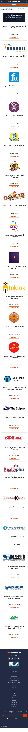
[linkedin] (9, 659)
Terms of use (14, 704)
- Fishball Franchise (18, 145)
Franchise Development (14, 680)
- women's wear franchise (18, 267)
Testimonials (14, 676)
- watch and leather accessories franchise (16, 388)
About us (14, 695)
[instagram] (12, 659)
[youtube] (15, 659)
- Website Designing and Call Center (17, 27)
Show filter (14, 4)
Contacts (14, 700)
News (14, 693)
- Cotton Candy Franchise (17, 236)
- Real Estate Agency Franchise (17, 478)
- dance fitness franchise (17, 537)
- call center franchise (16, 417)
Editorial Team (14, 697)
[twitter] (18, 659)
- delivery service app (17, 507)
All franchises (14, 671)
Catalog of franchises (14, 678)
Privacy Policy (14, 702)
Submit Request (14, 37)
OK (24, 715)
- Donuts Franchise (19, 205)
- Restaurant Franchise (17, 176)
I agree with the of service (15, 718)
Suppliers (14, 685)
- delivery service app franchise (16, 297)
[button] (24, 1)
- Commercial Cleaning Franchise (16, 627)
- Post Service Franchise (17, 86)
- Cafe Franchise (17, 116)
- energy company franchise (16, 56)
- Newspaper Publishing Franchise (17, 448)
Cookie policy (14, 706)
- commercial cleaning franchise (17, 567)
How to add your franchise (14, 673)
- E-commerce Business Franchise (16, 597)
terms (16, 718)
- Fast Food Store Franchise (18, 357)
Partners (14, 687)
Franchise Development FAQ (14, 682)
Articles (14, 690)
